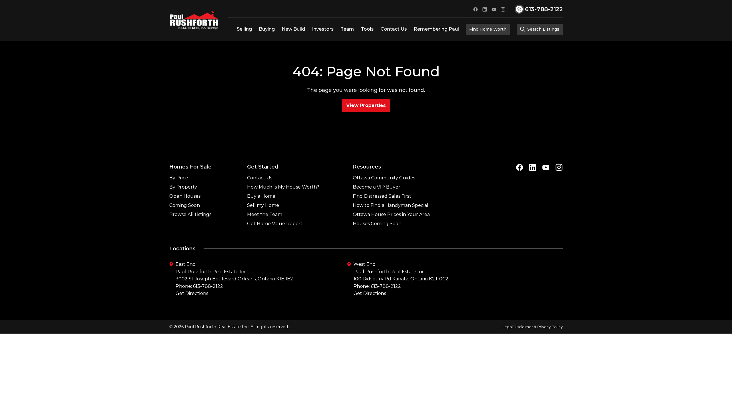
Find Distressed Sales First (382, 196)
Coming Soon (184, 205)
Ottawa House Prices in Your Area (391, 214)
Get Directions (192, 293)
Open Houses (184, 196)
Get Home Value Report (275, 223)
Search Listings (542, 29)
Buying (267, 29)
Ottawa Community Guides (384, 178)
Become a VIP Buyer (376, 187)
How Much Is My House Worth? (283, 187)
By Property (183, 187)
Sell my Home (263, 205)
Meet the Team (264, 214)
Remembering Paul (436, 29)
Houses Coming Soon (377, 223)
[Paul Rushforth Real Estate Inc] (194, 20)
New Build (293, 29)
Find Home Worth (487, 29)
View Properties (366, 105)
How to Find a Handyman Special (390, 205)
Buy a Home (261, 196)
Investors (323, 29)
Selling (244, 29)
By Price (178, 178)
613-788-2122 (208, 286)
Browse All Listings (190, 214)
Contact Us (394, 29)
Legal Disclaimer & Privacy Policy (532, 327)
